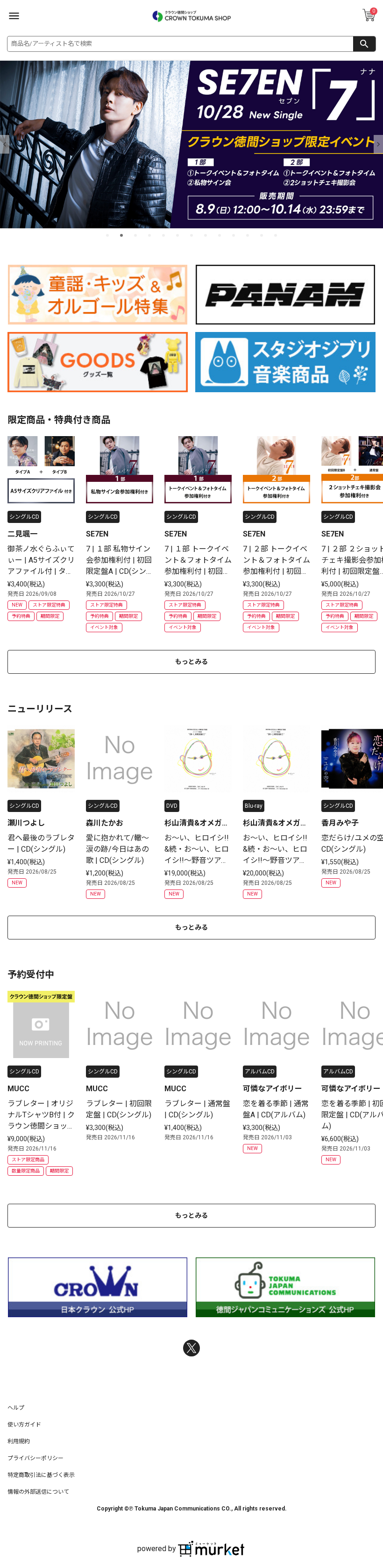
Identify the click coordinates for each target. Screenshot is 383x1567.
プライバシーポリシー (35, 1458)
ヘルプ (15, 1408)
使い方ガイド (24, 1424)
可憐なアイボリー (272, 1088)
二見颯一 (22, 533)
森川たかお (104, 823)
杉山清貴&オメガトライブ (196, 824)
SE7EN (97, 533)
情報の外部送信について (38, 1492)
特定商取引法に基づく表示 (41, 1475)
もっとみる (191, 661)
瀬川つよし (26, 823)
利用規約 (18, 1441)
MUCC (18, 1088)
